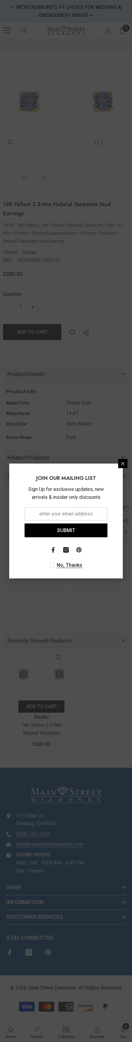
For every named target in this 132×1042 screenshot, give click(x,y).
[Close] (122, 463)
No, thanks (69, 565)
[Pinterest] (78, 549)
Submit (66, 530)
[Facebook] (53, 549)
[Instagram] (66, 549)
